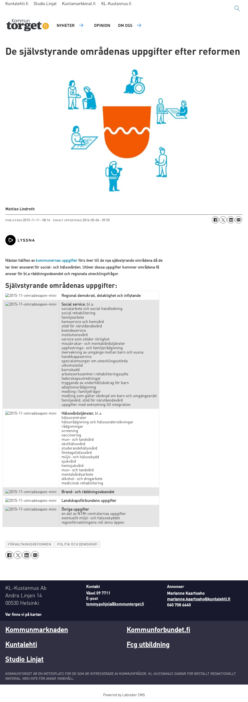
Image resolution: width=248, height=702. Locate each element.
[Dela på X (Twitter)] (223, 219)
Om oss (125, 25)
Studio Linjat (45, 3)
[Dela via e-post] (238, 219)
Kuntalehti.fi (16, 3)
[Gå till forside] (28, 25)
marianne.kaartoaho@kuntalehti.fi (198, 598)
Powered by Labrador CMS (124, 695)
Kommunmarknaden (36, 629)
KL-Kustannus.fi (116, 3)
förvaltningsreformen (29, 544)
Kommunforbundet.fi (158, 629)
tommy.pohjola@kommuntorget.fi (115, 603)
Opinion (102, 25)
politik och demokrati (77, 544)
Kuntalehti (21, 644)
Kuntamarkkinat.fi (79, 3)
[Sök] (237, 8)
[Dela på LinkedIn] (230, 219)
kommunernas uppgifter (57, 260)
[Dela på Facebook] (215, 219)
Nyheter (66, 25)
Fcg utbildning (148, 644)
